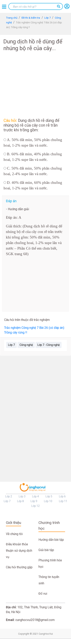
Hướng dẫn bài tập (51, 540)
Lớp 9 (34, 501)
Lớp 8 (20, 501)
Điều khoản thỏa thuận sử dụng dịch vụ (19, 550)
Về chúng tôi (14, 534)
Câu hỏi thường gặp (19, 567)
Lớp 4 (35, 496)
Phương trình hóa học (50, 563)
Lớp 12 (35, 505)
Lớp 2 (8, 496)
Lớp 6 (62, 496)
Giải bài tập (46, 550)
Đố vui (42, 593)
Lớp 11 (63, 501)
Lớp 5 (49, 496)
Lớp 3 (22, 496)
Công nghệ (26, 344)
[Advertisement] (35, 84)
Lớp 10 (48, 501)
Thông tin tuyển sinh (48, 580)
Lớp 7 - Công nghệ (48, 344)
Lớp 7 (11, 344)
